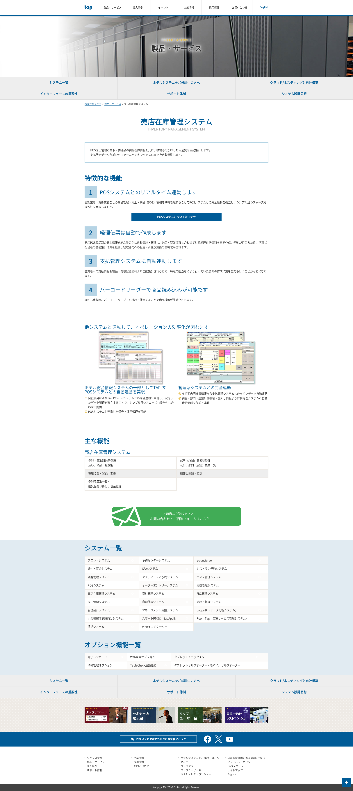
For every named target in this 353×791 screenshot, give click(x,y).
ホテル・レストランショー (196, 774)
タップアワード (190, 766)
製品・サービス (113, 7)
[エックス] (218, 739)
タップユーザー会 (191, 770)
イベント (163, 7)
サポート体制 (94, 770)
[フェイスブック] (207, 739)
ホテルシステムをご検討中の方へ (200, 758)
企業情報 (189, 7)
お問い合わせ (239, 7)
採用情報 (214, 7)
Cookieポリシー (236, 766)
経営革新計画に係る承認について (246, 758)
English (264, 7)
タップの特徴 (94, 758)
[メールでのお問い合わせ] (158, 739)
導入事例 (138, 7)
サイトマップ (235, 770)
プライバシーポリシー (240, 762)
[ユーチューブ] (229, 739)
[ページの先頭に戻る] (346, 782)
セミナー (186, 762)
